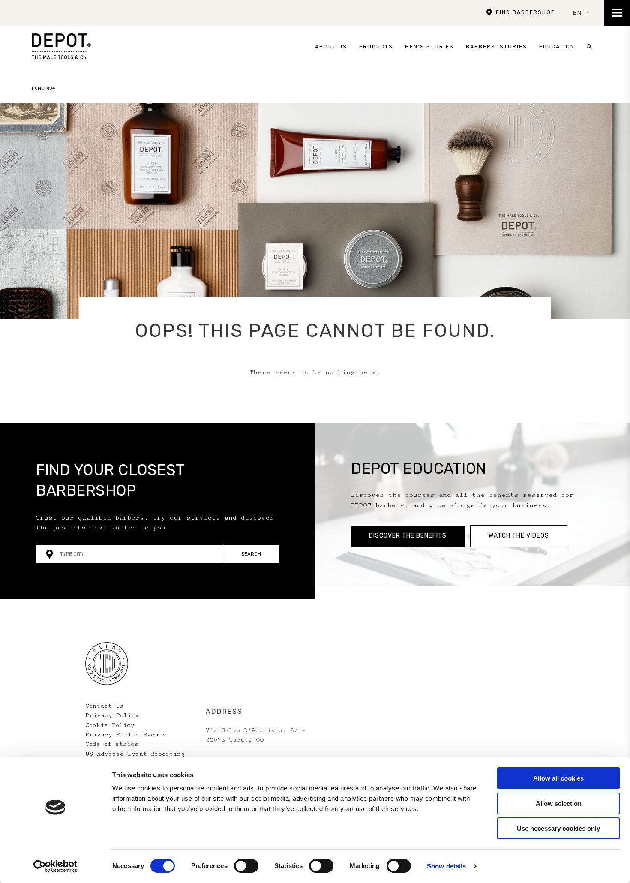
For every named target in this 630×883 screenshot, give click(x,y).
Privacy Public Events (125, 734)
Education (557, 47)
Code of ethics (111, 744)
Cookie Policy (110, 725)
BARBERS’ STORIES (496, 47)
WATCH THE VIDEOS (519, 535)
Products (376, 47)
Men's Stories (429, 47)
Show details (446, 866)
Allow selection (559, 803)
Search (251, 554)
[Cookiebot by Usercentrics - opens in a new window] (55, 866)
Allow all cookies (558, 778)
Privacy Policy (112, 715)
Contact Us (104, 706)
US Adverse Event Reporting (135, 754)
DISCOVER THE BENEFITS (408, 535)
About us (331, 47)
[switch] (246, 866)
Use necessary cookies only (558, 828)
